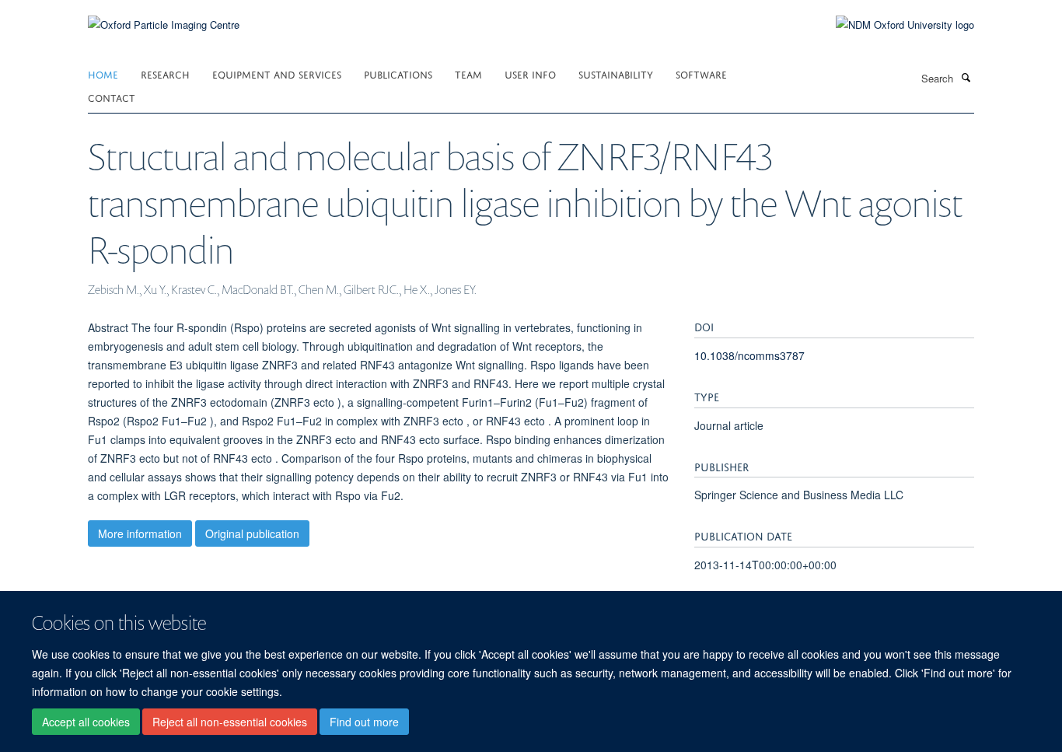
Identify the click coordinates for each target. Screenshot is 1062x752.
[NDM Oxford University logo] (893, 25)
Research (165, 73)
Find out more (364, 721)
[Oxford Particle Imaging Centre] (163, 23)
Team (468, 73)
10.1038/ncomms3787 (749, 355)
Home (103, 73)
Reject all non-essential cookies (229, 721)
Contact (111, 96)
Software (701, 73)
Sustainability (615, 73)
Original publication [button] (252, 533)
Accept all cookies (86, 721)
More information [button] (140, 533)
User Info (530, 73)
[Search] (965, 77)
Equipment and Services (276, 73)
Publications (398, 73)
